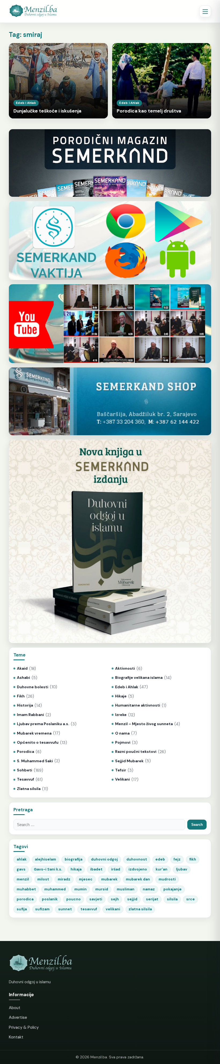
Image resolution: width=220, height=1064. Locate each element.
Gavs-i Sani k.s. (48, 869)
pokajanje (172, 889)
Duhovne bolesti (32, 687)
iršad (115, 869)
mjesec (86, 879)
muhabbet (26, 889)
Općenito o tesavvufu (37, 742)
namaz (149, 889)
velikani (113, 909)
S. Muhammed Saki (35, 761)
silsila (172, 899)
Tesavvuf (25, 779)
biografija (73, 859)
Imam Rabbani (30, 714)
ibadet (96, 869)
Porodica (25, 751)
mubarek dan (138, 879)
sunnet (65, 909)
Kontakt (16, 1037)
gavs (21, 869)
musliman (125, 889)
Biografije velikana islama (139, 677)
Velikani (122, 779)
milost (43, 879)
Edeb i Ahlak (126, 687)
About (14, 1007)
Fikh (21, 696)
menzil (23, 879)
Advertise (18, 1017)
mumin (80, 889)
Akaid (22, 668)
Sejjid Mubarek (129, 761)
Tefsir (120, 770)
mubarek (109, 879)
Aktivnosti (125, 668)
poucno (73, 899)
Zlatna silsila (29, 788)
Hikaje (121, 696)
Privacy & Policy (24, 1027)
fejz (177, 859)
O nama (122, 733)
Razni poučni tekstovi (135, 751)
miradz (64, 879)
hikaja (76, 869)
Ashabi (23, 677)
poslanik (50, 899)
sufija (22, 909)
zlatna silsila (140, 909)
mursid (101, 889)
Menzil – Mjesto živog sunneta (144, 724)
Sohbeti (24, 770)
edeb (160, 859)
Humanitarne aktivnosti (137, 705)
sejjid (132, 899)
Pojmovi (122, 742)
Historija (25, 705)
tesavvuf (88, 909)
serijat (152, 899)
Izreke (121, 714)
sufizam (42, 909)
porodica (25, 899)
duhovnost (136, 859)
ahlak (22, 859)
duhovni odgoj (104, 859)
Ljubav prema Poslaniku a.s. (43, 724)
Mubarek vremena (34, 733)
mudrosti (167, 879)
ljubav (181, 869)
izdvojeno (138, 869)
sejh (115, 899)
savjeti (95, 899)
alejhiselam (45, 859)
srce (190, 899)
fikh (192, 859)
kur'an (161, 869)
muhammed (55, 889)
